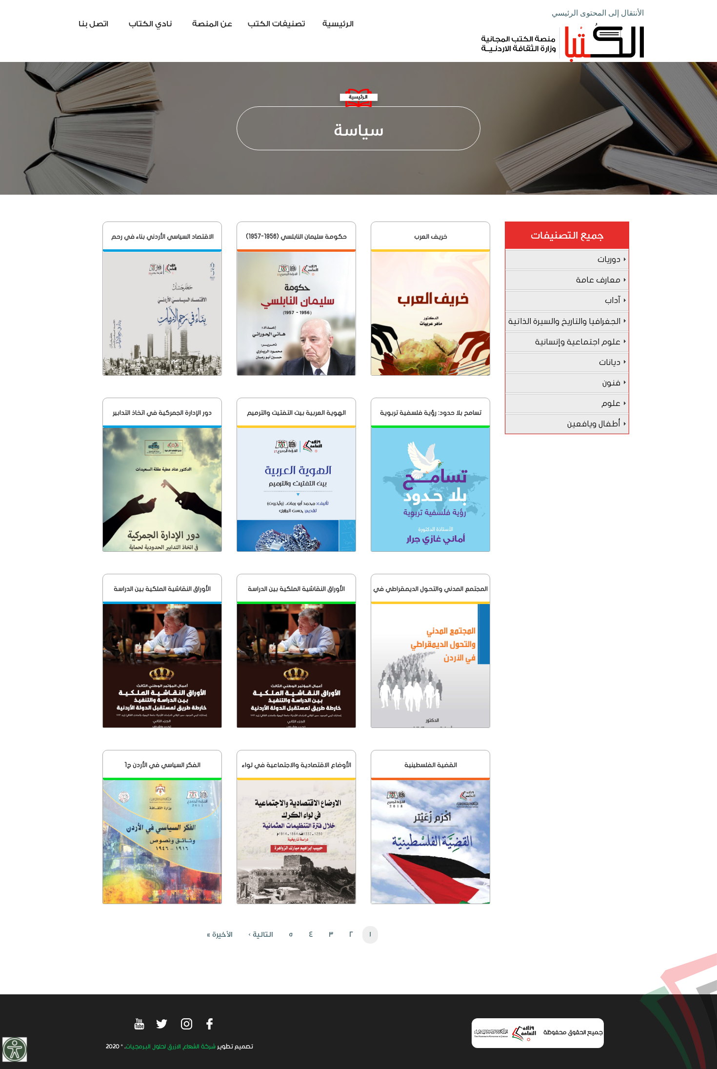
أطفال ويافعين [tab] (593, 424)
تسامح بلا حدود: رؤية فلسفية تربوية (430, 412)
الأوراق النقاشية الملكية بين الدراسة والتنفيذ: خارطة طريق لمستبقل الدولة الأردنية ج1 (296, 594)
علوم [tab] (610, 403)
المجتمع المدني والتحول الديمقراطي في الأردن (430, 594)
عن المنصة (212, 24)
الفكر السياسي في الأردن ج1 (162, 765)
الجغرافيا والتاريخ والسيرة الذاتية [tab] (564, 321)
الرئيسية (338, 24)
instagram (186, 1023)
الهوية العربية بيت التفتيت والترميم (296, 412)
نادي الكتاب (150, 24)
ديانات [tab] (609, 362)
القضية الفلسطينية (430, 765)
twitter (163, 1023)
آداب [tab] (612, 300)
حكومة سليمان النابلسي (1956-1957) (296, 236)
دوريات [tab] (609, 259)
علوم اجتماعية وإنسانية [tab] (577, 342)
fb (210, 1023)
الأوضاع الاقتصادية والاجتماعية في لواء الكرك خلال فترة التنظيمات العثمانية (296, 771)
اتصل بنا (93, 24)
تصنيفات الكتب (276, 24)
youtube (139, 1023)
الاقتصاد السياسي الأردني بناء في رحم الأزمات (162, 242)
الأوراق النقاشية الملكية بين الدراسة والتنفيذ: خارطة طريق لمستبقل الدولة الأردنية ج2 (162, 594)
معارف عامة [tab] (598, 280)
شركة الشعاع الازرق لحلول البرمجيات (171, 1046)
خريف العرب (430, 236)
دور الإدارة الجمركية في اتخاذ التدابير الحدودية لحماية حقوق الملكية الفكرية (162, 418)
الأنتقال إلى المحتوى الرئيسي (598, 13)
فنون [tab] (611, 383)
